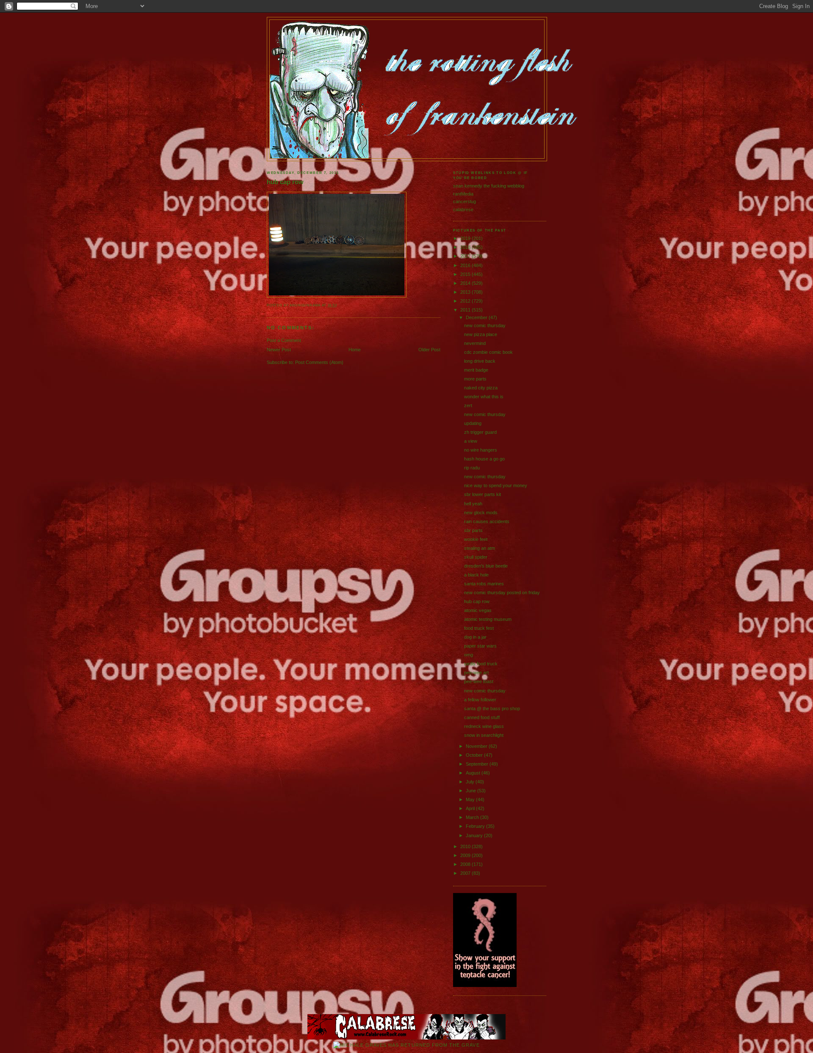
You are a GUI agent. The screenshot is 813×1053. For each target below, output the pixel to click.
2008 (466, 864)
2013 (466, 292)
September (477, 763)
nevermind (475, 343)
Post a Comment (284, 340)
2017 (466, 256)
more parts (475, 378)
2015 (466, 274)
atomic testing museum (488, 619)
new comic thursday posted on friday (502, 592)
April (471, 808)
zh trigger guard (480, 432)
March (473, 817)
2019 (466, 238)
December (477, 317)
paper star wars (480, 645)
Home (354, 349)
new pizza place (480, 334)
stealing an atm (479, 548)
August (473, 772)
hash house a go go (484, 458)
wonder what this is (483, 396)
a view (470, 441)
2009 (466, 855)
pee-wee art (476, 672)
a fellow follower (480, 699)
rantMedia (463, 193)
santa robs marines (484, 583)
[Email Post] (339, 305)
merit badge (476, 369)
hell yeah (473, 503)
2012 (466, 300)
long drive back (479, 361)
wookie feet (475, 539)
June (471, 790)
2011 (466, 309)
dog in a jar (475, 637)
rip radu (472, 467)
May (471, 799)
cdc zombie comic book (488, 352)
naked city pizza (481, 387)
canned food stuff (482, 717)
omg (468, 654)
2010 (466, 846)
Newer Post (279, 349)
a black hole (476, 574)
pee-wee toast (478, 681)
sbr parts (473, 530)
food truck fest (479, 628)
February (476, 826)
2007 (466, 873)
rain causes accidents (486, 521)
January (475, 835)
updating (472, 423)
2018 (466, 247)
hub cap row (285, 182)
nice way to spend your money (495, 485)
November (477, 746)
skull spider (475, 557)
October (475, 755)
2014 (466, 283)
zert (468, 405)
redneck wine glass (484, 726)
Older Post (429, 349)
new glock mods (481, 512)
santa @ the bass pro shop (492, 708)
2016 (466, 265)
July (471, 781)
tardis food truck (481, 663)
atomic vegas (478, 610)
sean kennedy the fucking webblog (488, 185)
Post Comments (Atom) (319, 362)
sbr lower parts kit (482, 494)
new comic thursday (485, 325)
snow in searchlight (483, 735)
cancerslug (464, 201)
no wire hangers (480, 449)
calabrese (463, 209)
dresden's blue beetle (486, 565)
